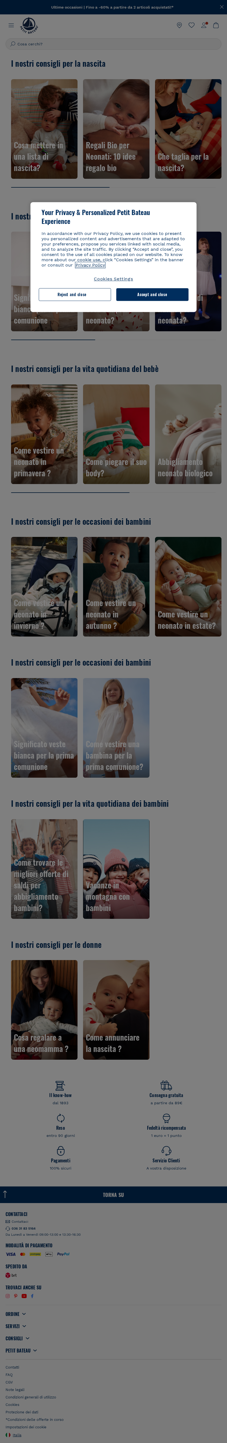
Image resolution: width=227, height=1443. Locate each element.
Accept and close (152, 295)
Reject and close (72, 295)
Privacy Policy (90, 265)
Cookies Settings (113, 278)
